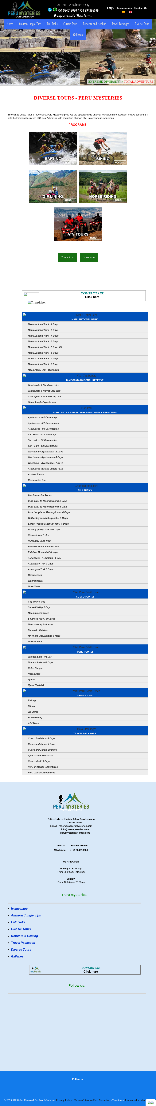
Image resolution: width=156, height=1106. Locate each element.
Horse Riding (34, 717)
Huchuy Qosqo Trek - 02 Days (43, 529)
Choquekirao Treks (38, 535)
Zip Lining (32, 712)
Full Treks (52, 23)
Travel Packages (120, 23)
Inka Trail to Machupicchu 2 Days (47, 501)
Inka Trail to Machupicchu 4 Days (47, 506)
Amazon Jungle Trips (30, 23)
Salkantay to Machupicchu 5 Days (47, 518)
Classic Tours (70, 23)
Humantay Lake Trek (39, 541)
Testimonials (124, 8)
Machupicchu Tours (39, 495)
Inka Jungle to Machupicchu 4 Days (48, 512)
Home (10, 23)
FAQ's (110, 8)
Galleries (78, 34)
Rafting (31, 700)
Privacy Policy (64, 1100)
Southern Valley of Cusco (41, 618)
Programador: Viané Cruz (139, 1100)
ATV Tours (33, 723)
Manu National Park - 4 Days (43, 335)
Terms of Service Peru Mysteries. (92, 1100)
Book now (89, 257)
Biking (31, 706)
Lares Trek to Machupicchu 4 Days (48, 523)
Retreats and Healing (94, 23)
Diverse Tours (142, 23)
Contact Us (140, 8)
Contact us (67, 257)
